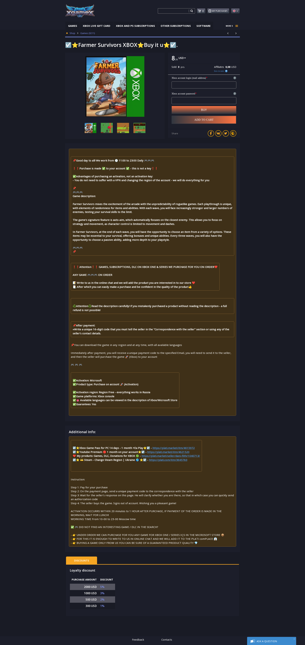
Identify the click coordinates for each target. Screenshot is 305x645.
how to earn (219, 71)
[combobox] (173, 11)
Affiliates (219, 67)
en (235, 11)
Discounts (81, 560)
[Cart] (199, 11)
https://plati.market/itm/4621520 (168, 452)
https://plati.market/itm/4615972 (173, 448)
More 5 (229, 26)
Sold (174, 67)
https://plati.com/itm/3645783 (168, 460)
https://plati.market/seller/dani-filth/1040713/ (171, 455)
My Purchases (219, 11)
